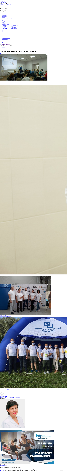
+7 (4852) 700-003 (3, 1)
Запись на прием (3, 4)
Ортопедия (6, 397)
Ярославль (2, 12)
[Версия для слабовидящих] (5, 44)
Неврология (2, 397)
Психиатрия (13, 397)
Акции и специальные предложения (12, 53)
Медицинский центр (3, 396)
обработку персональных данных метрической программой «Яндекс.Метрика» (23, 470)
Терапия (9, 397)
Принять (61, 470)
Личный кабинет (9, 4)
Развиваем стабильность (4, 465)
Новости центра (3, 53)
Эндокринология (18, 397)
